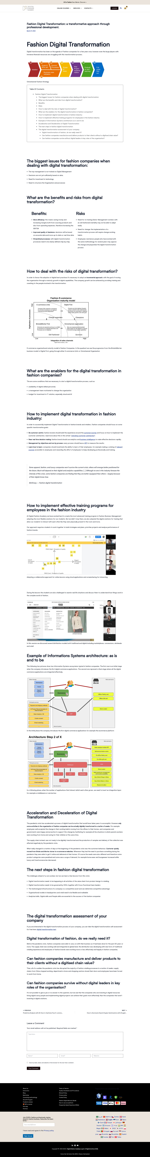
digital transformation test (46, 929)
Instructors (26, 1090)
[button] (70, 8)
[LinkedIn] (72, 1145)
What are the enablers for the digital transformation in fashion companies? (66, 112)
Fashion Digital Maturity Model (67, 1100)
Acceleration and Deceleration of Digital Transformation (59, 124)
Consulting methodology (30, 1097)
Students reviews (28, 1102)
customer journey (90, 433)
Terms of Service (64, 1088)
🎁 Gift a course (27, 1104)
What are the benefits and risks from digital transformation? (60, 100)
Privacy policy (63, 1095)
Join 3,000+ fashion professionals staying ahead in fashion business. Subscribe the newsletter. (38, 1119)
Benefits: (42, 103)
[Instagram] (75, 1145)
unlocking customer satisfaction (82, 436)
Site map (25, 1106)
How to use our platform (66, 1102)
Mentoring (26, 1095)
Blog (24, 1093)
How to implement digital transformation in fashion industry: (60, 115)
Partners (25, 1108)
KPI (86, 443)
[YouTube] (77, 1145)
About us (25, 1088)
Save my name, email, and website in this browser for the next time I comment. (51, 1062)
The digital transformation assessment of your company (59, 129)
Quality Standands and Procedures (69, 1090)
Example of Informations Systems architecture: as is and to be (61, 121)
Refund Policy (63, 1093)
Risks (40, 106)
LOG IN (114, 8)
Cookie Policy (63, 1097)
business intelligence (87, 439)
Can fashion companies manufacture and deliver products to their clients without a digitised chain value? (80, 135)
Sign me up (28, 1136)
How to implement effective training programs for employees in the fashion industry (69, 118)
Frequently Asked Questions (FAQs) (69, 1105)
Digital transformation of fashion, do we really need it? (62, 132)
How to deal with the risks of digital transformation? (57, 109)
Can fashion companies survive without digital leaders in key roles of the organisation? (73, 138)
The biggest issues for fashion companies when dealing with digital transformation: (69, 97)
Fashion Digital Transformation (46, 94)
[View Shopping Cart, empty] (125, 8)
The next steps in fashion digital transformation (56, 126)
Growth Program (27, 1099)
